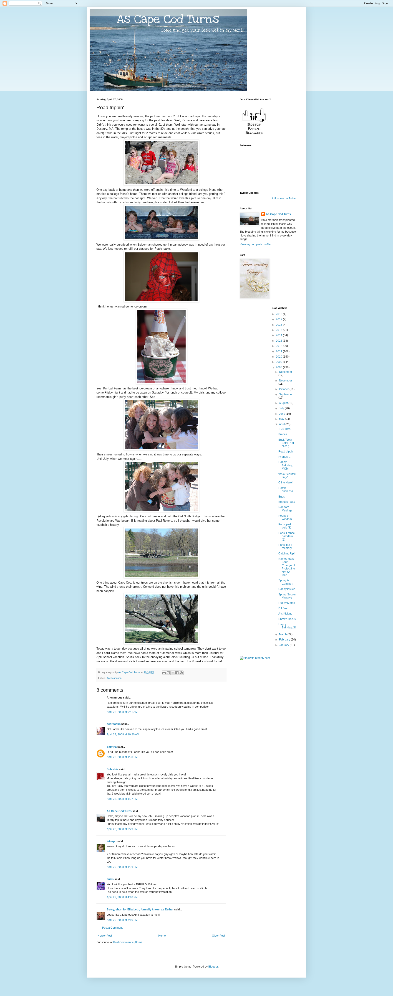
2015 (279, 330)
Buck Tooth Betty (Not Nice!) (286, 443)
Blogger (213, 966)
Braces (282, 434)
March (283, 634)
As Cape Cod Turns (119, 811)
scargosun (114, 724)
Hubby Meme (286, 603)
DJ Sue (282, 608)
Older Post (218, 935)
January (284, 645)
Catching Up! (286, 553)
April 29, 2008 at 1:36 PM (122, 867)
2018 (279, 314)
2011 (279, 351)
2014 (279, 335)
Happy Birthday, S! (287, 626)
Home (162, 935)
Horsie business (285, 489)
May (282, 419)
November (285, 380)
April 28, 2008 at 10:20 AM (123, 734)
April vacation (114, 678)
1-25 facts (284, 429)
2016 (279, 324)
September (286, 394)
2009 (279, 361)
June (282, 413)
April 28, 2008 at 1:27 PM (122, 798)
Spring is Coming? (285, 582)
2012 (279, 346)
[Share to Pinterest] (181, 673)
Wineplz (112, 841)
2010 (279, 356)
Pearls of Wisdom (285, 517)
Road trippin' (286, 451)
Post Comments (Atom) (127, 942)
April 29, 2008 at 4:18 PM (122, 897)
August (283, 403)
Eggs (281, 496)
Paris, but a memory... (286, 546)
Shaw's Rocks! (287, 619)
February (285, 639)
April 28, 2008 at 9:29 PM (122, 829)
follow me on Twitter (284, 198)
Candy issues (286, 589)
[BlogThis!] (168, 673)
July (282, 408)
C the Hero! (285, 482)
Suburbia (112, 769)
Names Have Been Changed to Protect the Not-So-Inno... (287, 567)
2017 (279, 319)
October (284, 389)
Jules (110, 879)
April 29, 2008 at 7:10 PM (122, 920)
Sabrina (112, 746)
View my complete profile (255, 244)
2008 (279, 367)
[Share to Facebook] (177, 673)
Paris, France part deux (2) (286, 536)
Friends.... (284, 456)
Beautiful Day (286, 501)
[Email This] (164, 673)
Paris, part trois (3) (284, 526)
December (285, 372)
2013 (279, 340)
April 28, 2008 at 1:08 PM (122, 757)
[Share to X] (172, 673)
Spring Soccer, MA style (287, 596)
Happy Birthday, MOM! (285, 465)
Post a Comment (112, 927)
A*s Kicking (285, 613)
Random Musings (285, 509)
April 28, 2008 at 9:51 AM (122, 712)
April (282, 424)
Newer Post (105, 935)
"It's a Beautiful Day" (287, 476)
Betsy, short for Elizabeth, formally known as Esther (140, 909)
